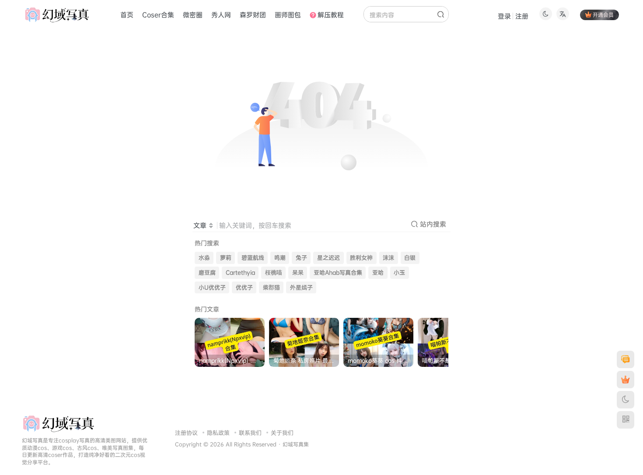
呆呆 (298, 272)
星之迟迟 (328, 257)
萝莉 (225, 257)
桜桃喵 (273, 272)
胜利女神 (361, 257)
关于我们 (282, 432)
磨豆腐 (207, 272)
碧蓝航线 (252, 257)
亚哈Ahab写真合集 (338, 272)
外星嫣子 (301, 287)
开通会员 (603, 14)
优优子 (244, 287)
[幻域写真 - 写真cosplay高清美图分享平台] (58, 423)
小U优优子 (212, 287)
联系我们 (250, 432)
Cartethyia (240, 272)
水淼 (204, 257)
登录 (504, 16)
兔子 (301, 257)
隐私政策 (218, 432)
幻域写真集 (296, 444)
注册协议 (186, 432)
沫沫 (388, 257)
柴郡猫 (271, 287)
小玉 (399, 272)
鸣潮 (280, 257)
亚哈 (378, 272)
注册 (521, 16)
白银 (410, 257)
